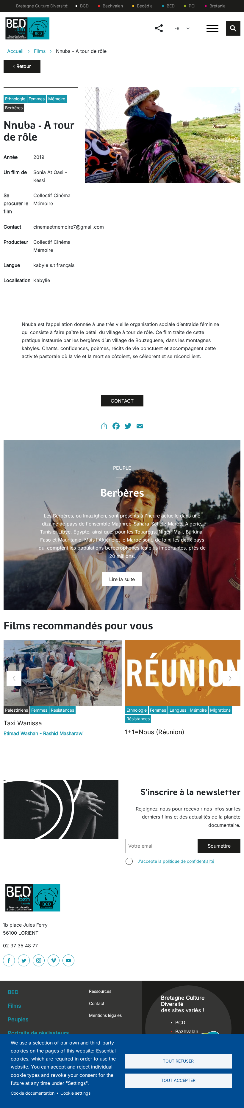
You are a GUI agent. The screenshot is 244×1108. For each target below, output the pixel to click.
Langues (178, 710)
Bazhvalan (113, 5)
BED (171, 5)
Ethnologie (15, 98)
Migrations (220, 710)
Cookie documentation (32, 1093)
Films (40, 51)
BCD (84, 5)
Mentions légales (105, 1015)
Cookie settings (75, 1093)
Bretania (217, 5)
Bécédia (145, 5)
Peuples (18, 1019)
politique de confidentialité (188, 861)
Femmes (37, 98)
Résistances (62, 710)
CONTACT (122, 401)
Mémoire (56, 98)
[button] (14, 678)
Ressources (100, 991)
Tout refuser (178, 1061)
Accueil (15, 51)
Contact (96, 1003)
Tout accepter (178, 1080)
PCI (192, 5)
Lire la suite (122, 579)
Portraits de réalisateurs (38, 1033)
